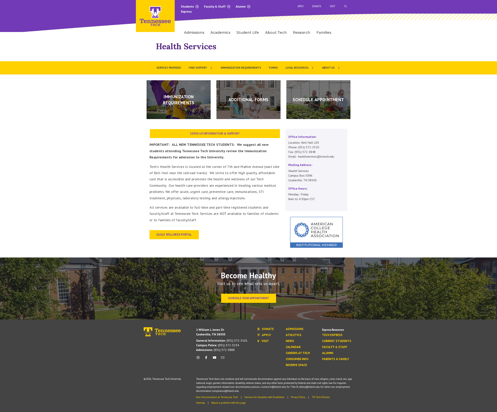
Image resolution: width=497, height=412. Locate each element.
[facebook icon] (206, 359)
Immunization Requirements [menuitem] (241, 67)
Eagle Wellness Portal (174, 234)
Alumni (241, 6)
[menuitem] (201, 67)
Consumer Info (297, 359)
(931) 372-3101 (222, 340)
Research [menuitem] (301, 32)
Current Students (336, 341)
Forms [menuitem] (273, 67)
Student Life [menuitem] (247, 32)
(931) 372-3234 (217, 345)
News (290, 341)
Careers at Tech (298, 353)
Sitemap (200, 402)
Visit (332, 6)
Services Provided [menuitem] (168, 67)
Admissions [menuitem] (194, 32)
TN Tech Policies (321, 397)
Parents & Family (335, 359)
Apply (301, 6)
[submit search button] (414, 6)
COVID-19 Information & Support (215, 133)
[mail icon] (223, 359)
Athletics (293, 335)
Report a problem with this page (228, 402)
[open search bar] (345, 6)
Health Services (186, 46)
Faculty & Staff (215, 6)
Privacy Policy (298, 397)
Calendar (293, 347)
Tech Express (332, 335)
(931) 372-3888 (215, 350)
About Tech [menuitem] (276, 32)
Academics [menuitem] (220, 32)
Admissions (294, 329)
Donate (316, 6)
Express (186, 11)
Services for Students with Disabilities (264, 397)
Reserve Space (296, 365)
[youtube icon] (214, 359)
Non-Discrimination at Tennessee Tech (217, 397)
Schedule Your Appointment (248, 298)
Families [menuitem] (323, 32)
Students (188, 6)
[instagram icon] (199, 359)
